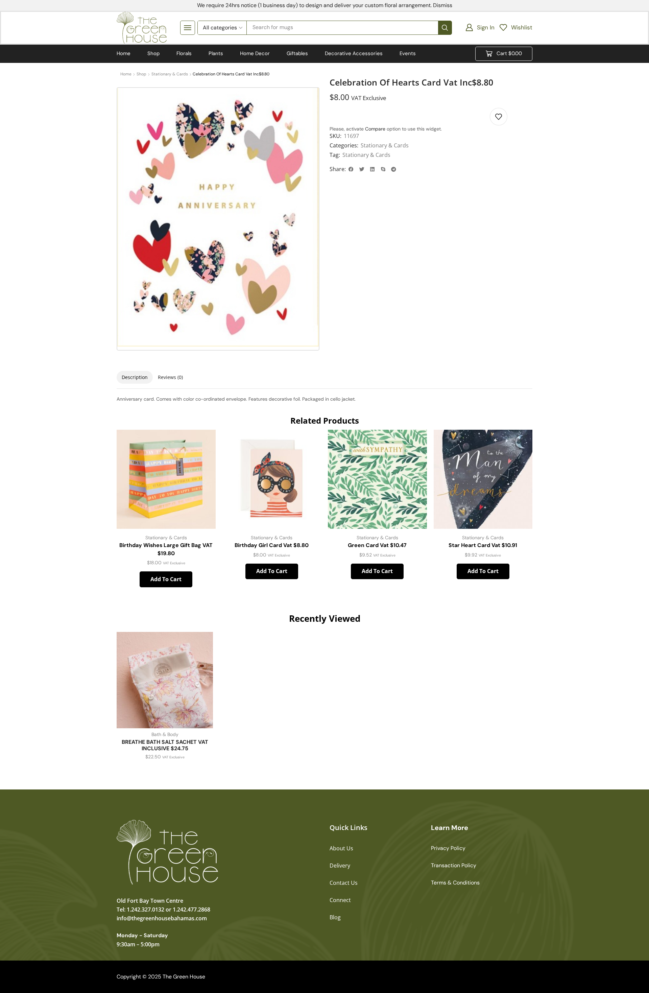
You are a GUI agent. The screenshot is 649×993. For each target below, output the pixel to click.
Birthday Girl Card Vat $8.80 (272, 545)
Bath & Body (164, 734)
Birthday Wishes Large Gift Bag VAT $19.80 (166, 549)
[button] (187, 28)
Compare (375, 129)
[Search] (445, 27)
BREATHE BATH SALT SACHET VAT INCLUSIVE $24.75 (165, 745)
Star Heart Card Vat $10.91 (483, 545)
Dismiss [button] (442, 5)
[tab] (135, 377)
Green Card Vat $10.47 (377, 545)
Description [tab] (135, 377)
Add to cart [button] (166, 579)
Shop (141, 74)
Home (125, 74)
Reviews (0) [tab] (170, 377)
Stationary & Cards (169, 74)
